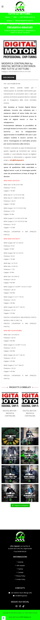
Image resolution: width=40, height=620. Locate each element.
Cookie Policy (20, 579)
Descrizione (8, 77)
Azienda (20, 562)
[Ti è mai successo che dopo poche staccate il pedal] (29, 474)
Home (7, 17)
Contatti (20, 572)
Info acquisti (21, 565)
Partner (20, 569)
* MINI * (15, 17)
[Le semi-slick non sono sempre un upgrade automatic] (29, 436)
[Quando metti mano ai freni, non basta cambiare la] (10, 493)
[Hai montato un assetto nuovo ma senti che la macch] (29, 493)
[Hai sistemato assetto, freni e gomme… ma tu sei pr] (29, 455)
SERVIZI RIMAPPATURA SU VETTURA (20, 72)
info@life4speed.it (17, 160)
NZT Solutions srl (25, 617)
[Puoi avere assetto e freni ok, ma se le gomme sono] (10, 455)
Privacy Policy (20, 576)
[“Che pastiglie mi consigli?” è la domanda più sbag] (10, 474)
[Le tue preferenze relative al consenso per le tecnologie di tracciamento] (4, 618)
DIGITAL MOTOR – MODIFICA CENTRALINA (10, 413)
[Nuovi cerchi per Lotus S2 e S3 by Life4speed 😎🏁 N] (10, 436)
